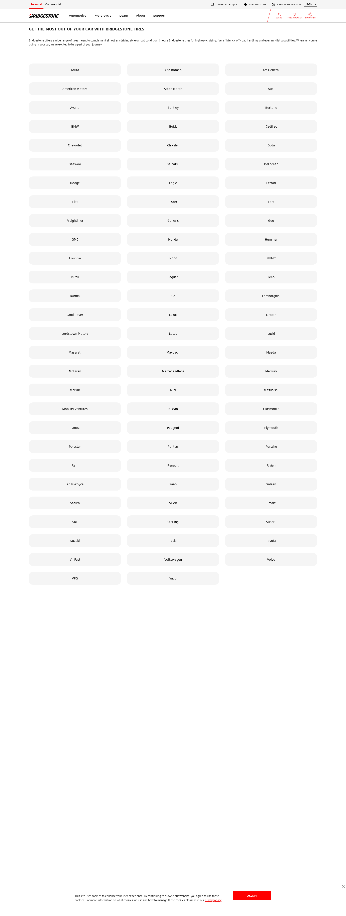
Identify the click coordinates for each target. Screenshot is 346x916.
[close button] (343, 886)
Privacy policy (213, 900)
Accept (252, 895)
